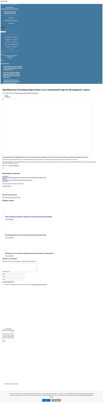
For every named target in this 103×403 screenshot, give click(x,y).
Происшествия (8, 37)
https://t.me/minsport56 (14, 165)
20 (8, 336)
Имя (3, 274)
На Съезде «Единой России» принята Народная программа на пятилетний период (27, 313)
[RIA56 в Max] (10, 58)
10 (3, 334)
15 (11, 334)
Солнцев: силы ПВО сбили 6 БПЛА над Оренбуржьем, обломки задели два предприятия (29, 309)
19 (6, 336)
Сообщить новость (6, 186)
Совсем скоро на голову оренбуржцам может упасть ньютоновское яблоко (11, 81)
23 (13, 336)
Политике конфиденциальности (39, 284)
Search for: (3, 30)
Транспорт (8, 46)
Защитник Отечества (11, 20)
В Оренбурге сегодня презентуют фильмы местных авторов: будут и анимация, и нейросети (30, 305)
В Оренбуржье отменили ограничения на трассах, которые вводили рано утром (26, 322)
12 (6, 334)
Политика (7, 39)
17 (3, 336)
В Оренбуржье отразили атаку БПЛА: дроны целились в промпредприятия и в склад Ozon (30, 317)
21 (9, 336)
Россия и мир (14, 41)
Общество (15, 37)
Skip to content (4, 1)
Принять (46, 400)
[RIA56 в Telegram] (9, 58)
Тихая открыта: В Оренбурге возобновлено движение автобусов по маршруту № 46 (28, 296)
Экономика (14, 39)
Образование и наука (13, 44)
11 (4, 334)
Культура (14, 46)
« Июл (3, 341)
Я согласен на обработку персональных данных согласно (25, 284)
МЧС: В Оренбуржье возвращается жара (66, 296)
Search (2, 31)
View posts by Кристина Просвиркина (11, 197)
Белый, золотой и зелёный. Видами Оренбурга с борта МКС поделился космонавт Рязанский (11, 75)
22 (11, 336)
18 (4, 336)
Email (4, 276)
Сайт (3, 279)
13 (8, 334)
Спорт (5, 44)
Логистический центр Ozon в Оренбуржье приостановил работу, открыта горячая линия (29, 326)
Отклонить (56, 400)
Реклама (16, 382)
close (2, 54)
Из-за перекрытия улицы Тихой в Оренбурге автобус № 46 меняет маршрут (25, 301)
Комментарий (6, 271)
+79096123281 (10, 56)
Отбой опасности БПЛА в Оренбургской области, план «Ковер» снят (72, 322)
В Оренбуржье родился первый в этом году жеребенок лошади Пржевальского (12, 68)
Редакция (10, 382)
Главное (11, 17)
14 (9, 334)
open (2, 60)
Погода (11, 49)
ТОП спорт (8, 96)
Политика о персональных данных (11, 383)
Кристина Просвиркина (21, 93)
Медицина (7, 41)
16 (13, 334)
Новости (11, 23)
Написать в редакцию (10, 55)
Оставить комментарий (32, 93)
